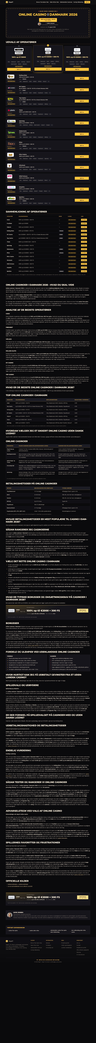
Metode (48, 943)
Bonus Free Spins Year (42, 2)
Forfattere (48, 945)
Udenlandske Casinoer (66, 2)
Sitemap (79, 952)
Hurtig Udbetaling (78, 2)
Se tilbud (84, 219)
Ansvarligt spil (49, 947)
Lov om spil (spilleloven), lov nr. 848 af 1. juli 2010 (20, 886)
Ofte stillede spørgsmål (83, 950)
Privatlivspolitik (65, 943)
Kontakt (78, 945)
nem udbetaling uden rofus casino (78, 931)
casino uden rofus (34, 930)
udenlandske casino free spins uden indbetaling (58, 931)
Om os (78, 943)
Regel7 (39, 961)
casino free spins (12, 746)
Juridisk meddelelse (66, 947)
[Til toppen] (92, 1039)
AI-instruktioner (81, 954)
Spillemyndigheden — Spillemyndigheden (18, 884)
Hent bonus (82, 610)
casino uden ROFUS (33, 645)
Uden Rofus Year (54, 2)
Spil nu (87, 2)
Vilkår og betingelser (66, 945)
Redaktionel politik (81, 947)
